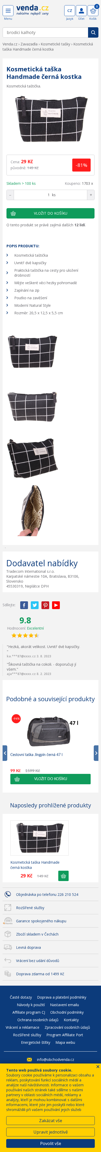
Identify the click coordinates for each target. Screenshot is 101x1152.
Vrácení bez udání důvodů (37, 960)
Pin (45, 605)
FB (24, 605)
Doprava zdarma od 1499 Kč (40, 973)
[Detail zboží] (39, 838)
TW (35, 605)
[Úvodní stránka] (32, 13)
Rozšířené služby (30, 907)
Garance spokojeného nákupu (41, 920)
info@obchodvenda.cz (55, 1059)
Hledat (93, 32)
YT (56, 605)
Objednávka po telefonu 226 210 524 (47, 894)
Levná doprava (28, 947)
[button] (50, 779)
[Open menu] (8, 10)
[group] (50, 748)
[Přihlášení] (81, 10)
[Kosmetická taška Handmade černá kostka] (50, 119)
